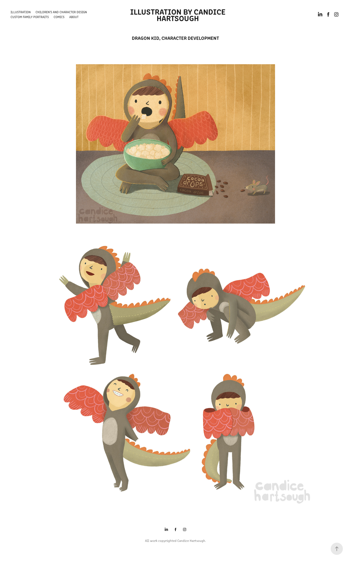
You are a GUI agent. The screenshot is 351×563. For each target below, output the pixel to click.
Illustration (21, 12)
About (74, 17)
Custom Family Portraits (30, 17)
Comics (59, 17)
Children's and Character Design (61, 12)
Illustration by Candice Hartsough (178, 14)
